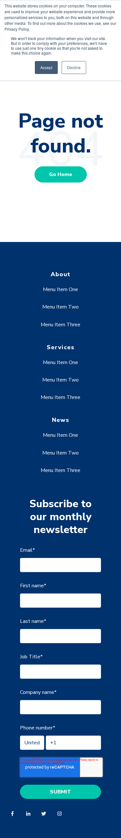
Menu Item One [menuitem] (60, 289)
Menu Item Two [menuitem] (60, 306)
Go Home (60, 174)
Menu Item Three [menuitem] (60, 324)
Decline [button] (74, 67)
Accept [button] (46, 67)
